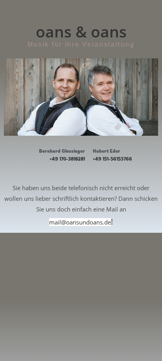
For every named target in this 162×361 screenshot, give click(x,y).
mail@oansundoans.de (80, 222)
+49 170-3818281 (67, 159)
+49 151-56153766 (112, 159)
